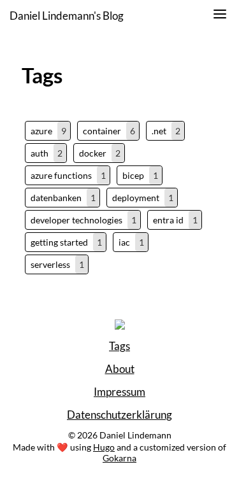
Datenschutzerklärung (119, 415)
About (119, 369)
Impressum (119, 392)
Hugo (104, 447)
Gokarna (119, 457)
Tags (119, 346)
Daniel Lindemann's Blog (67, 16)
